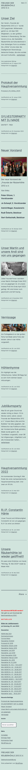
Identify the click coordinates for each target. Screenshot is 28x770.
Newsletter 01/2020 (7, 641)
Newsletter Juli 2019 (8, 650)
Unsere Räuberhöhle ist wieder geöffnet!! (12, 552)
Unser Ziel (8, 18)
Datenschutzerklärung (8, 759)
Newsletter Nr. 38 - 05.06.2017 (11, 684)
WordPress (19, 763)
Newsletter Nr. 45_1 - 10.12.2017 (11, 665)
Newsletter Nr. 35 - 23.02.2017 (11, 691)
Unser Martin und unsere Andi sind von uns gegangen (13, 251)
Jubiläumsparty (11, 406)
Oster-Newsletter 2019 (8, 655)
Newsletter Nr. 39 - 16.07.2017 (11, 681)
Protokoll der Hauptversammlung (12, 701)
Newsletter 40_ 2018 (8, 660)
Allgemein (14, 65)
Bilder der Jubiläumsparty (10, 623)
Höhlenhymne (10, 367)
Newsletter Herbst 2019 (9, 648)
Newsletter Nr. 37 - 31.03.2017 (11, 686)
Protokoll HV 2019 (7, 643)
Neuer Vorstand (11, 150)
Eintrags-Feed (5, 738)
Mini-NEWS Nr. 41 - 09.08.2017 (11, 674)
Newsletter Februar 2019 (9, 657)
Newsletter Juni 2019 (8, 653)
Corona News (5, 638)
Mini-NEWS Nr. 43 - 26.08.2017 (11, 669)
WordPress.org (6, 743)
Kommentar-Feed (7, 740)
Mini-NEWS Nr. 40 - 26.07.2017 (11, 677)
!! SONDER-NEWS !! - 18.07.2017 (11, 679)
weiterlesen (21, 55)
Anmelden (4, 735)
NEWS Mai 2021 (6, 634)
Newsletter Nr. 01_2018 (8, 662)
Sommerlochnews (7, 636)
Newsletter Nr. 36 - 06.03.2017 (11, 689)
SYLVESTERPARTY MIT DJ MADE (12, 704)
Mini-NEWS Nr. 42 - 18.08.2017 (11, 672)
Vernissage (8, 317)
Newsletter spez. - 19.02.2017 (11, 693)
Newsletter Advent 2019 (9, 646)
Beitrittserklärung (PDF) (9, 615)
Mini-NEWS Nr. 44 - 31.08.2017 (11, 667)
